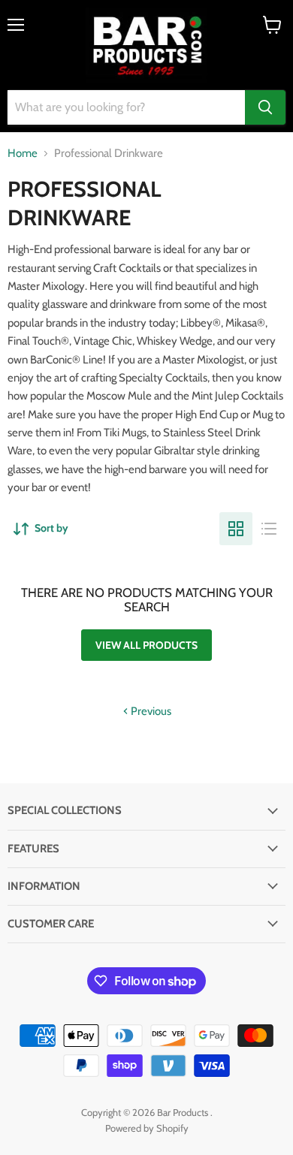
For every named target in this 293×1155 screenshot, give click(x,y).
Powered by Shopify (147, 1128)
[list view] (268, 528)
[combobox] (126, 107)
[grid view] (235, 528)
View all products (146, 645)
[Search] (265, 107)
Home (23, 153)
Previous (149, 711)
